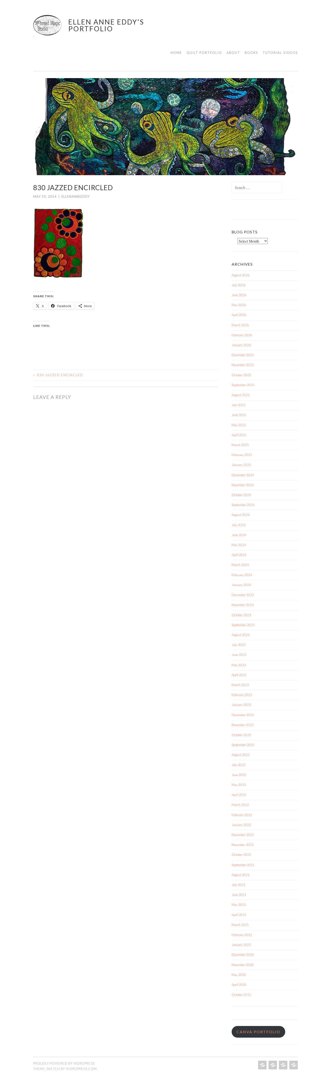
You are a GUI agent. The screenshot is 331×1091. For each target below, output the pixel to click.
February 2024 (242, 575)
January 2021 (241, 945)
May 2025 (239, 425)
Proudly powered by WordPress (64, 1063)
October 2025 (241, 375)
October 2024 (241, 495)
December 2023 (243, 595)
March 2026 (240, 325)
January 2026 (241, 345)
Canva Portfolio (258, 1031)
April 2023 (239, 675)
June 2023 (239, 655)
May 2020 (239, 975)
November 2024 (243, 485)
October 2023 (241, 615)
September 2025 (243, 385)
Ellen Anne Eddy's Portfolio (106, 25)
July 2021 (238, 885)
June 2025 (239, 415)
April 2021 (239, 915)
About (233, 53)
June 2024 (239, 535)
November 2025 (243, 365)
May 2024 (239, 545)
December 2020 (243, 955)
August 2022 (241, 755)
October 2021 (241, 855)
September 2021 (243, 865)
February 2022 (242, 815)
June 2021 (239, 895)
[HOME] (262, 1065)
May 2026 (239, 305)
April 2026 (239, 315)
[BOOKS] (293, 1065)
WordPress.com (81, 1069)
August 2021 (241, 875)
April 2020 (239, 985)
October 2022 (241, 735)
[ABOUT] (282, 1065)
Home (176, 53)
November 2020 (243, 965)
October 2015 (241, 995)
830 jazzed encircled (58, 375)
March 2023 (240, 685)
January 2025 (241, 465)
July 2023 (238, 645)
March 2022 (240, 805)
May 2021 (239, 905)
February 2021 (242, 935)
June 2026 (239, 295)
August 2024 (241, 515)
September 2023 (243, 625)
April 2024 (239, 555)
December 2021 (243, 835)
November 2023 (243, 605)
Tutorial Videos (280, 53)
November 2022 (243, 725)
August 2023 (241, 635)
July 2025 (238, 405)
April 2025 (239, 435)
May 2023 (239, 665)
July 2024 (238, 525)
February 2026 (242, 335)
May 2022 (239, 785)
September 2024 (243, 505)
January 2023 (241, 705)
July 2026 (238, 285)
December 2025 (243, 355)
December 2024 (243, 475)
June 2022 (239, 775)
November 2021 (243, 845)
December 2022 (243, 715)
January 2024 (241, 585)
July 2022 (238, 765)
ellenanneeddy (76, 196)
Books (251, 53)
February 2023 (242, 695)
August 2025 (241, 395)
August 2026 (241, 275)
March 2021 (240, 925)
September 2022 (243, 745)
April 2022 (239, 795)
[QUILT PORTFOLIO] (272, 1065)
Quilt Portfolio (204, 53)
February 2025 (242, 455)
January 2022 (241, 825)
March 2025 (240, 445)
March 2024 (240, 565)
